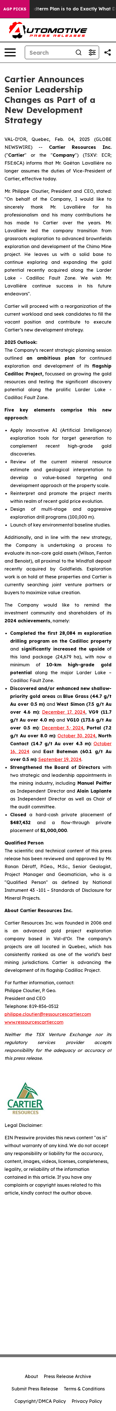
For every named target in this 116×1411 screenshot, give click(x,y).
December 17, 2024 (63, 712)
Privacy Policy (87, 1401)
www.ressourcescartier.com (34, 1022)
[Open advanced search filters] (92, 52)
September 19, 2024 (59, 759)
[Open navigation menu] (10, 52)
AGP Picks (14, 9)
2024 (78, 728)
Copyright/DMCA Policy (40, 1401)
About (31, 1376)
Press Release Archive (67, 1376)
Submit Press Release (35, 1389)
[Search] (78, 52)
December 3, (56, 728)
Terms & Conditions (84, 1389)
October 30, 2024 (76, 735)
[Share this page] (107, 52)
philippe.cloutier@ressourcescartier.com (48, 1014)
